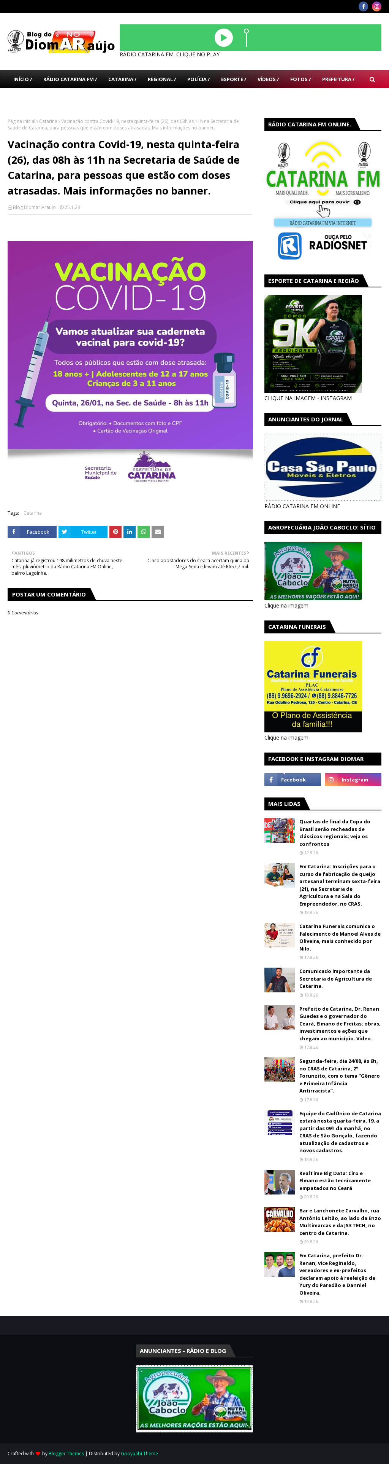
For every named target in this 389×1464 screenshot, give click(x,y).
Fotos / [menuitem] (300, 79)
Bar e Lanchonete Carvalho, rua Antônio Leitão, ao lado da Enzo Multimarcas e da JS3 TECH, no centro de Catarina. (340, 1221)
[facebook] (363, 6)
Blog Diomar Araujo (34, 207)
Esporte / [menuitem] (233, 79)
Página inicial (21, 121)
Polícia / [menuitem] (198, 79)
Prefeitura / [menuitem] (338, 79)
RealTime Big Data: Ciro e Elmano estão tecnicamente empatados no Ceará (335, 1180)
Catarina (48, 121)
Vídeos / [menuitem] (268, 79)
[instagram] (376, 6)
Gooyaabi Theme (139, 1453)
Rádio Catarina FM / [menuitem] (70, 79)
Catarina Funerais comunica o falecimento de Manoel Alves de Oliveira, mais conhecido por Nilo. (340, 937)
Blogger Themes (66, 1453)
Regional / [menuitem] (162, 79)
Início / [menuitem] (22, 79)
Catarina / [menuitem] (122, 79)
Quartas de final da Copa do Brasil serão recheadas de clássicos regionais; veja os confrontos (334, 832)
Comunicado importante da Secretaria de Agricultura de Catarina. (335, 978)
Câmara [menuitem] (23, 97)
